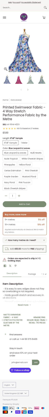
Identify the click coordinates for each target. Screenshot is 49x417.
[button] (44, 17)
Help (10, 2)
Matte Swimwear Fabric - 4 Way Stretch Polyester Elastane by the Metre (13, 320)
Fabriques (7, 400)
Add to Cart (24, 204)
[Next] (44, 50)
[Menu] (4, 17)
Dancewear (16, 100)
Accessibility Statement (31, 2)
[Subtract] (6, 196)
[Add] (19, 196)
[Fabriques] (24, 17)
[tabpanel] (24, 290)
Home (5, 100)
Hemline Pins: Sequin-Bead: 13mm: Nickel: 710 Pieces (36, 320)
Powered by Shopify (11, 404)
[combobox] (22, 7)
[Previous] (5, 50)
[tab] (12, 274)
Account (16, 2)
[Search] (45, 7)
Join (36, 362)
